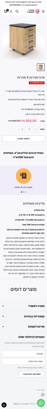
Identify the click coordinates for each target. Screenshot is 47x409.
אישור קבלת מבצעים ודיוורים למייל (30, 368)
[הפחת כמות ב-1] (35, 129)
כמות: (42, 129)
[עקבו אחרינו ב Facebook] (42, 394)
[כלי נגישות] (4, 404)
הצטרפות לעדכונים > (32, 374)
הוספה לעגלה (23, 138)
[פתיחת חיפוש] (17, 11)
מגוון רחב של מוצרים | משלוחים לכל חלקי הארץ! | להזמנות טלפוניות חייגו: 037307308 (23, 3)
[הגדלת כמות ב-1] (22, 129)
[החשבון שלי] (11, 11)
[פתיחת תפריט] (43, 11)
